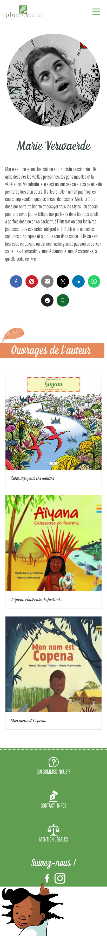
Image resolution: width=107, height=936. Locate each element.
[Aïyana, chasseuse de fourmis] (53, 542)
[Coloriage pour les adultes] (53, 421)
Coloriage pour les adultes (32, 478)
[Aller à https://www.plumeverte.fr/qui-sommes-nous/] (53, 766)
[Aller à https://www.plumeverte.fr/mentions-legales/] (53, 834)
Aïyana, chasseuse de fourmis (36, 600)
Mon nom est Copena (28, 721)
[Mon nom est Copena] (53, 663)
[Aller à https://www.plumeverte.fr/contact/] (53, 800)
